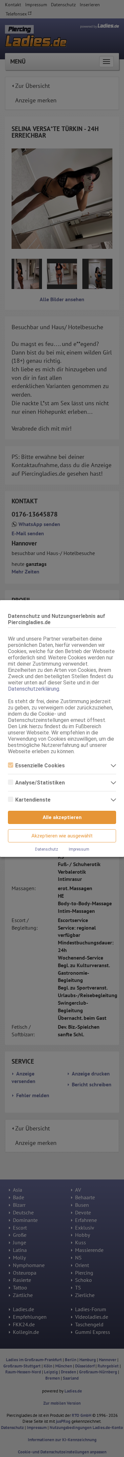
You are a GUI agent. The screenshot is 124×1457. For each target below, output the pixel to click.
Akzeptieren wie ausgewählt (62, 836)
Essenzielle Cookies (40, 765)
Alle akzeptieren (62, 817)
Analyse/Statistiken (40, 783)
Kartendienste (33, 800)
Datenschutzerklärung (33, 689)
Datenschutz (46, 849)
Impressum (79, 849)
